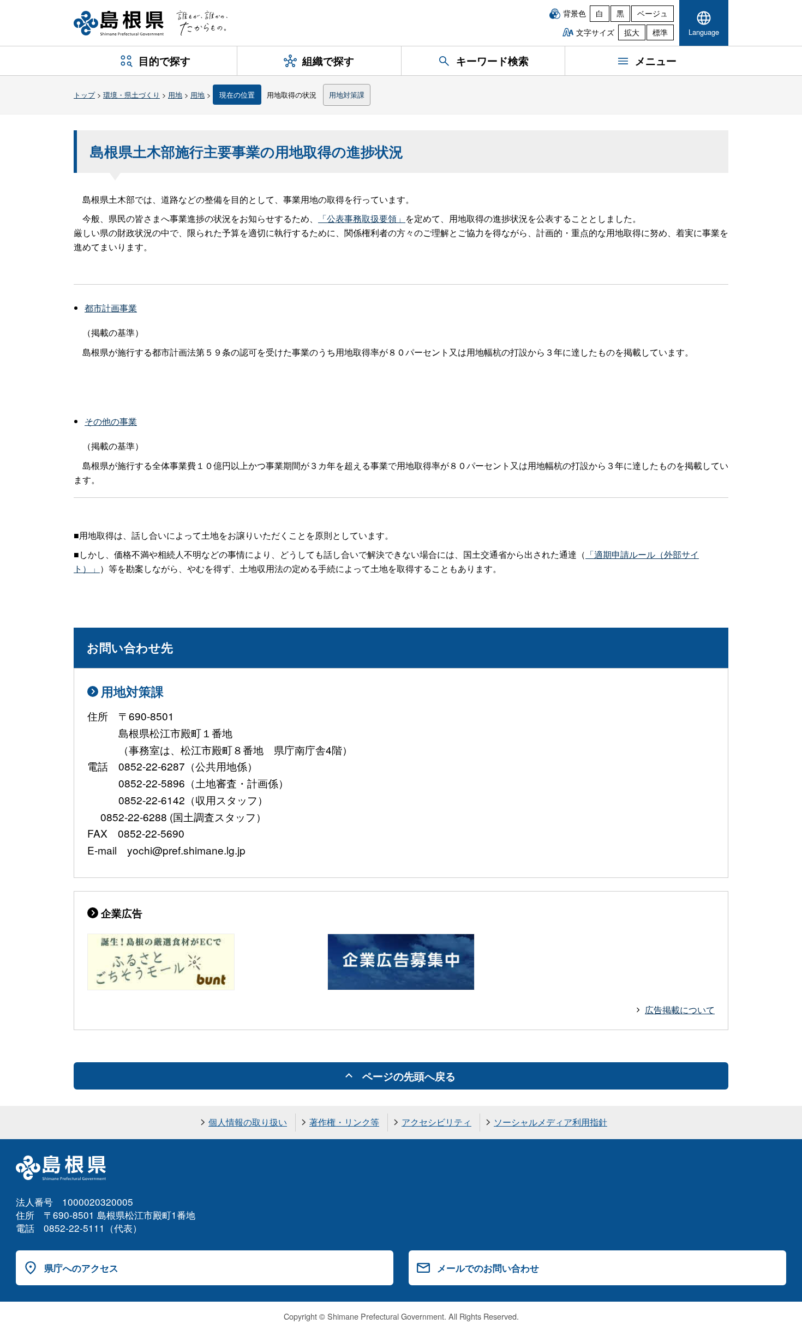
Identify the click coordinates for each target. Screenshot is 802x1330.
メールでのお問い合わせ (488, 1267)
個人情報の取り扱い (247, 1122)
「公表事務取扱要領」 (361, 218)
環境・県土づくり (131, 94)
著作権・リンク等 (344, 1122)
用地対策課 (346, 94)
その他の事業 (111, 421)
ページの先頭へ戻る (409, 1076)
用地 (175, 94)
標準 (660, 32)
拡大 (631, 32)
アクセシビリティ (436, 1122)
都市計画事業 (111, 308)
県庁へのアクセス (81, 1267)
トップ (84, 94)
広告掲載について (680, 1009)
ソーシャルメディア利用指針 (550, 1122)
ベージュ (652, 13)
